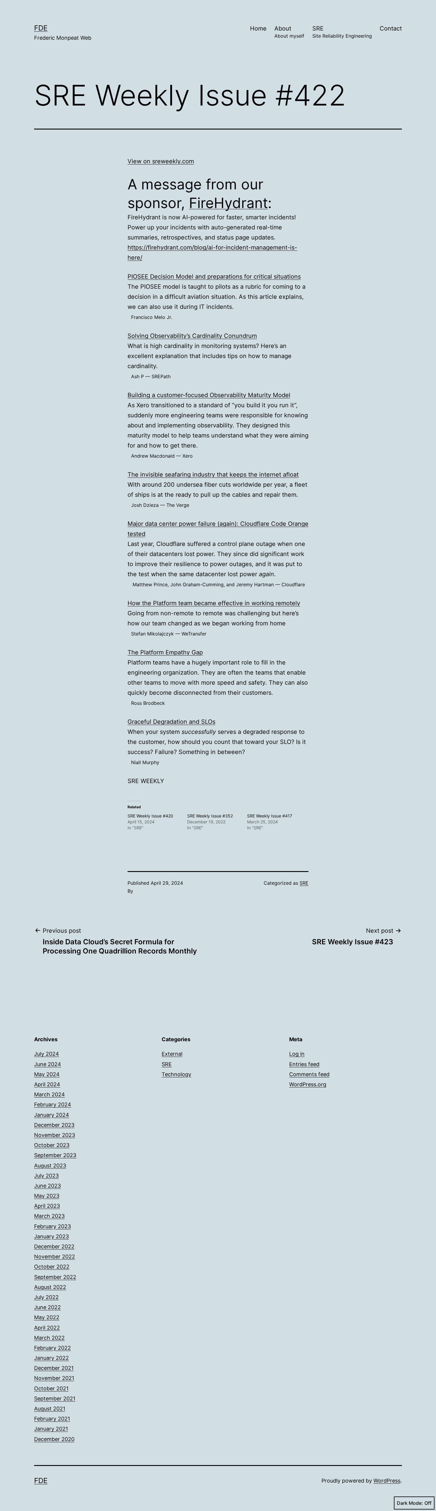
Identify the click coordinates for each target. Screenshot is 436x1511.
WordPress (386, 1481)
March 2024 (49, 1094)
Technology (176, 1074)
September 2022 (55, 1277)
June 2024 (47, 1064)
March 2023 (49, 1216)
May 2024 (47, 1074)
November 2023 (54, 1135)
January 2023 (51, 1236)
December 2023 (54, 1125)
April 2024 (47, 1084)
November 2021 (54, 1378)
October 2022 (51, 1267)
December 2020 (54, 1439)
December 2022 (54, 1246)
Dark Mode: (410, 1503)
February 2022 (52, 1348)
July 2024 (46, 1054)
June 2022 (47, 1307)
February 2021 (52, 1419)
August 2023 (50, 1165)
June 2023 (47, 1186)
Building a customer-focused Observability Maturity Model (209, 395)
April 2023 (47, 1206)
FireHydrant (228, 203)
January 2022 (51, 1358)
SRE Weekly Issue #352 (210, 815)
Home (258, 28)
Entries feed (304, 1064)
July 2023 (46, 1176)
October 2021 (51, 1388)
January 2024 (51, 1115)
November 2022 (54, 1256)
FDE (40, 28)
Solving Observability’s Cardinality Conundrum (192, 335)
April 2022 (47, 1328)
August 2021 (49, 1408)
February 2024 (52, 1104)
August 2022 (50, 1287)
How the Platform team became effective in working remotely (214, 603)
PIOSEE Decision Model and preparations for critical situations (214, 276)
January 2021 (51, 1429)
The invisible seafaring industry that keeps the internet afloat (213, 474)
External (172, 1054)
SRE (342, 32)
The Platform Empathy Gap (165, 652)
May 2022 (46, 1317)
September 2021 (54, 1398)
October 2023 (51, 1145)
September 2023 (55, 1155)
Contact (391, 28)
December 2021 (54, 1368)
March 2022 (49, 1338)
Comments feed (309, 1074)
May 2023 (46, 1196)
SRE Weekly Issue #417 (269, 815)
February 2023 (52, 1226)
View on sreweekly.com (161, 161)
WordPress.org (307, 1084)
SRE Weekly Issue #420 (150, 815)
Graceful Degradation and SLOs (171, 721)
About (289, 32)
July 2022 (46, 1297)
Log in (297, 1054)
